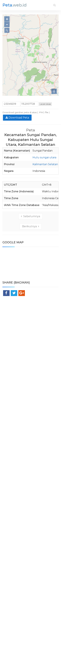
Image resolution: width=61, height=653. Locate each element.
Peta (14, 5)
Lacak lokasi (45, 104)
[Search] (54, 5)
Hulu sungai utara (44, 157)
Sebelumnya (31, 216)
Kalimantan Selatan (45, 164)
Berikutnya (30, 226)
